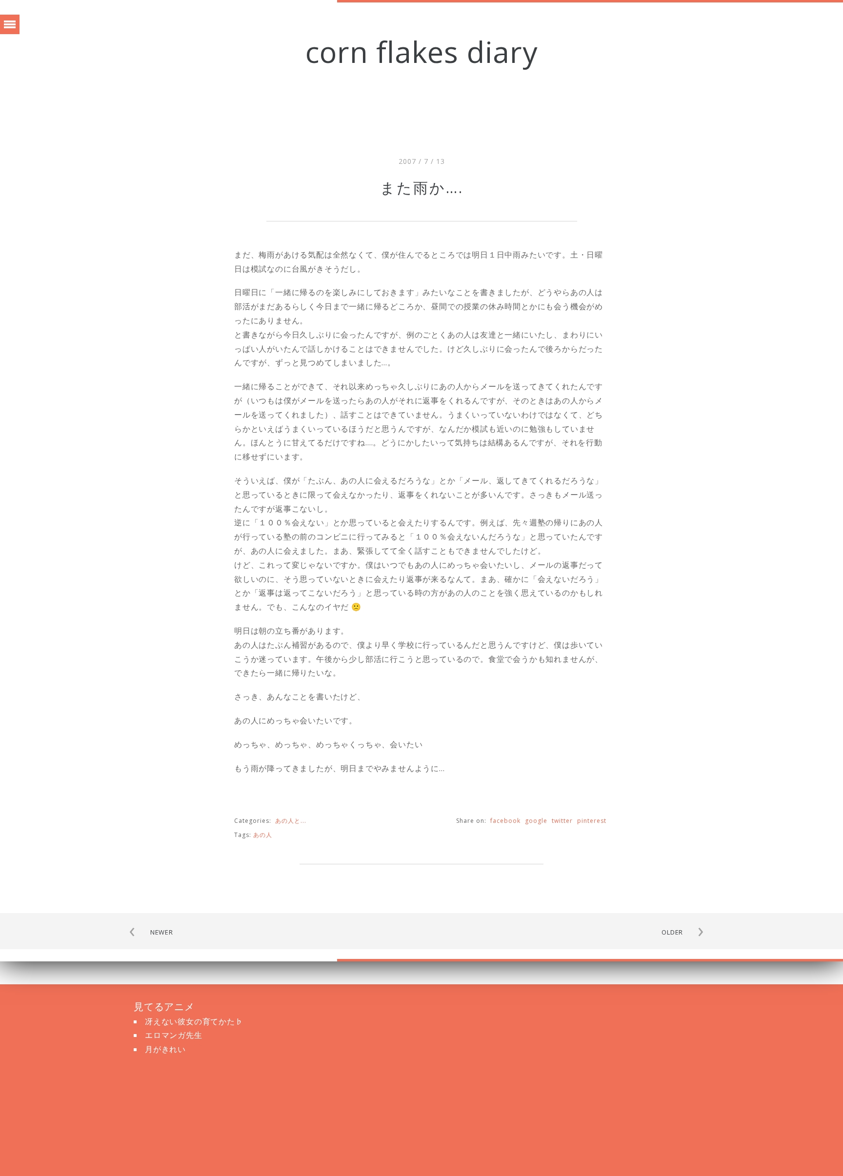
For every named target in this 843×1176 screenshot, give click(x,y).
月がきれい (165, 1049)
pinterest (591, 821)
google (536, 821)
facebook (505, 821)
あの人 (262, 835)
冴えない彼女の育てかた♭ (194, 1021)
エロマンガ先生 (173, 1035)
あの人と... (290, 821)
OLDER (672, 932)
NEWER (161, 932)
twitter (562, 821)
